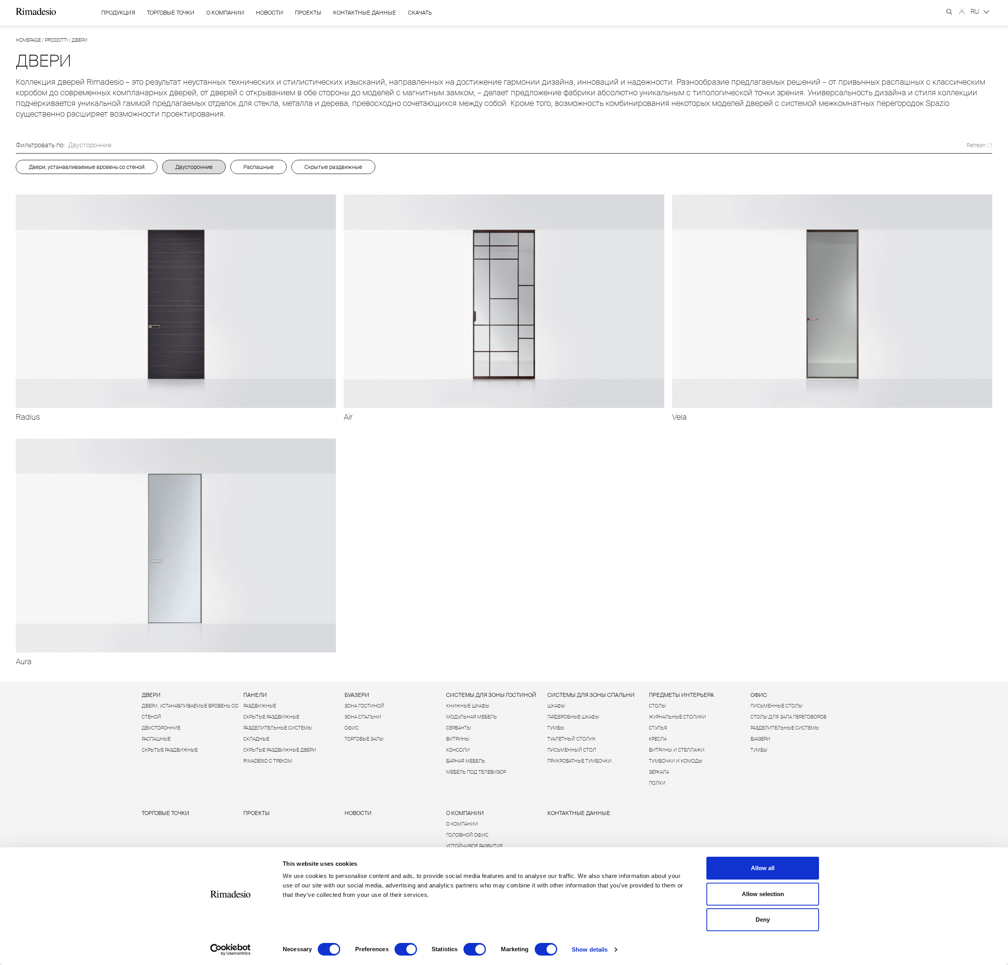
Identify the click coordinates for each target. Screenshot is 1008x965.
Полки (657, 783)
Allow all (763, 868)
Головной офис (467, 835)
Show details (590, 949)
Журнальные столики (677, 717)
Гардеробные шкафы (573, 717)
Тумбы (555, 728)
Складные (256, 739)
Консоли (458, 750)
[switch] (406, 949)
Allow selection (763, 894)
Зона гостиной (364, 706)
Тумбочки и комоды (675, 761)
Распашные (258, 166)
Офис (352, 728)
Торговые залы (364, 739)
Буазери (357, 694)
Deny (763, 919)
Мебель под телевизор (476, 772)
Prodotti (56, 40)
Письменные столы (776, 706)
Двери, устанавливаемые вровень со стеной (87, 166)
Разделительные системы (277, 728)
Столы (657, 706)
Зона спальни (363, 717)
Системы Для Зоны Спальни (591, 694)
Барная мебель (465, 761)
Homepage (28, 40)
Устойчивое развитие (474, 846)
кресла (658, 739)
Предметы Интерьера (681, 694)
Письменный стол (571, 750)
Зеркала (659, 772)
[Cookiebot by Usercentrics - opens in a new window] (230, 950)
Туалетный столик (571, 739)
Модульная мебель (471, 717)
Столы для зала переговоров (788, 717)
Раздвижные (259, 706)
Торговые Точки (171, 12)
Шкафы (556, 706)
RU (975, 11)
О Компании (225, 12)
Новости (269, 12)
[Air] (504, 301)
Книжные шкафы (467, 706)
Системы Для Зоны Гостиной (491, 694)
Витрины (457, 739)
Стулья (658, 728)
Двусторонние (194, 166)
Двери (151, 694)
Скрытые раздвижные (333, 166)
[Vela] (832, 301)
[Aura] (176, 545)
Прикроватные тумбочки (579, 761)
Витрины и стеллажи (676, 750)
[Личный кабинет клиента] (962, 11)
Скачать (420, 12)
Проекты (308, 12)
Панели (255, 694)
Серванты (458, 728)
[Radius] (176, 301)
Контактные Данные (364, 12)
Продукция (118, 12)
